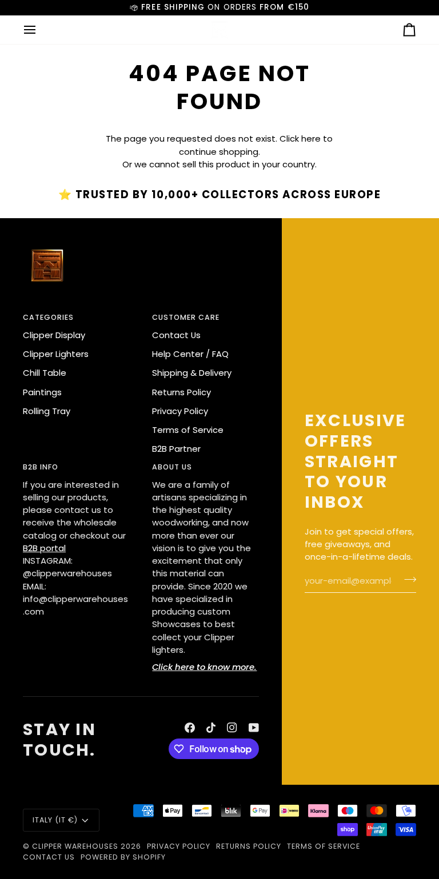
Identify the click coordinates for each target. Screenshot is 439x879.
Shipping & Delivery (192, 373)
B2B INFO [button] (40, 467)
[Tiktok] (210, 728)
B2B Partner (176, 449)
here (311, 139)
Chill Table (44, 373)
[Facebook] (190, 728)
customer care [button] (186, 317)
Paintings (42, 392)
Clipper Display (54, 335)
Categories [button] (48, 317)
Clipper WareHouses (75, 846)
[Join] (406, 580)
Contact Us (176, 335)
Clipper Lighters (56, 354)
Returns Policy (181, 392)
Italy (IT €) (55, 820)
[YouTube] (254, 728)
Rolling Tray (46, 411)
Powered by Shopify (123, 857)
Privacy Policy (180, 411)
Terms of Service (188, 430)
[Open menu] (40, 29)
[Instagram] (232, 728)
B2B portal (44, 548)
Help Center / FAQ (190, 354)
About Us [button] (172, 467)
